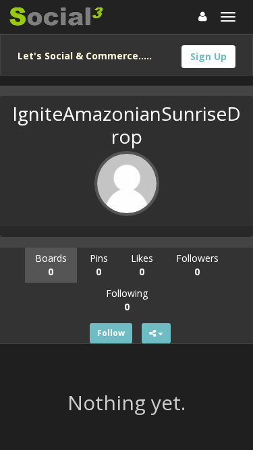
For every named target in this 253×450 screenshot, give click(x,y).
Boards (51, 265)
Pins (99, 265)
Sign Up (208, 56)
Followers (197, 265)
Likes (142, 265)
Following (127, 300)
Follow (111, 333)
